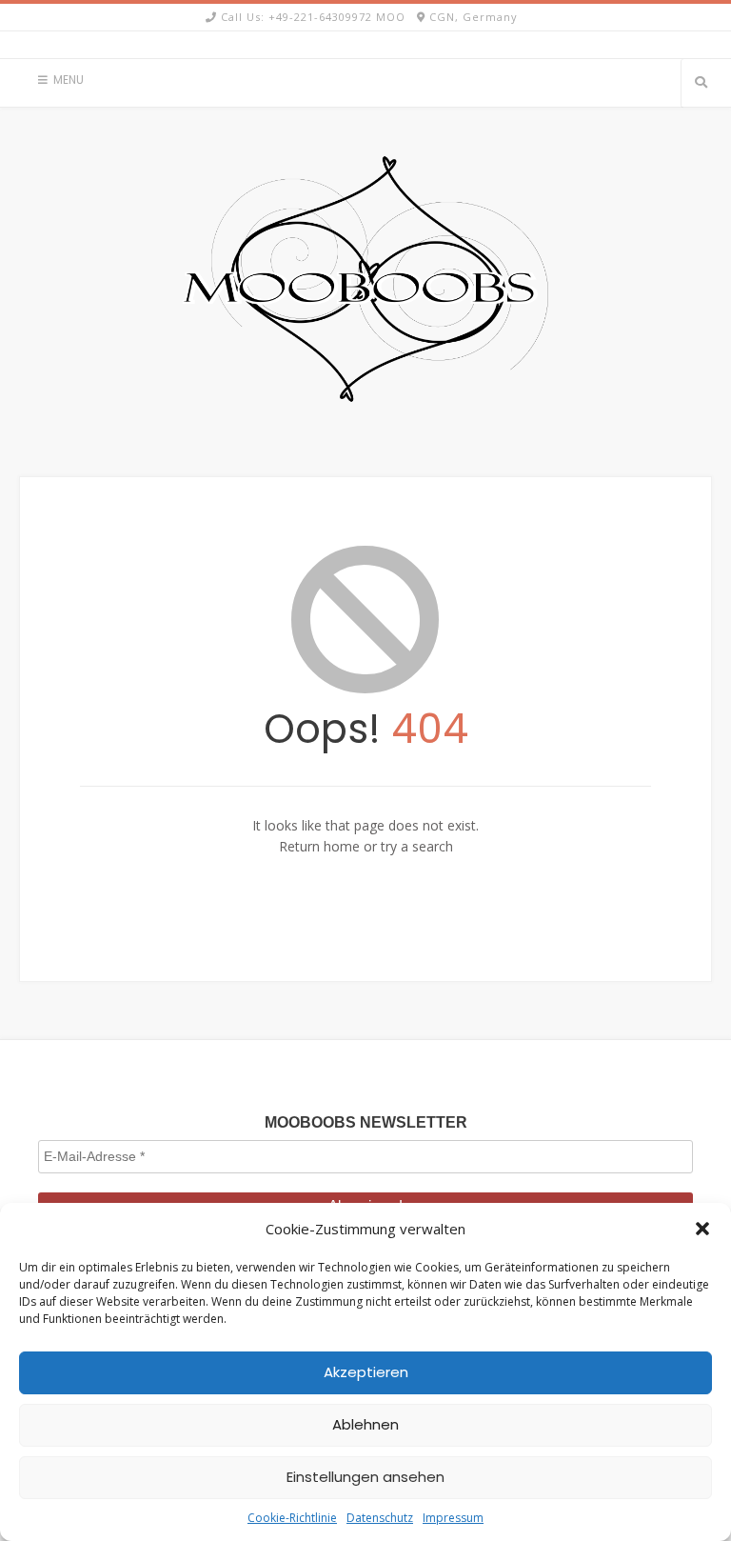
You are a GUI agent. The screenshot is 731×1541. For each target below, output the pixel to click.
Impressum (453, 1518)
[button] (702, 1228)
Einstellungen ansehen (365, 1477)
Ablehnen (365, 1424)
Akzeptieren (366, 1372)
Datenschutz (379, 1518)
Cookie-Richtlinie (292, 1518)
